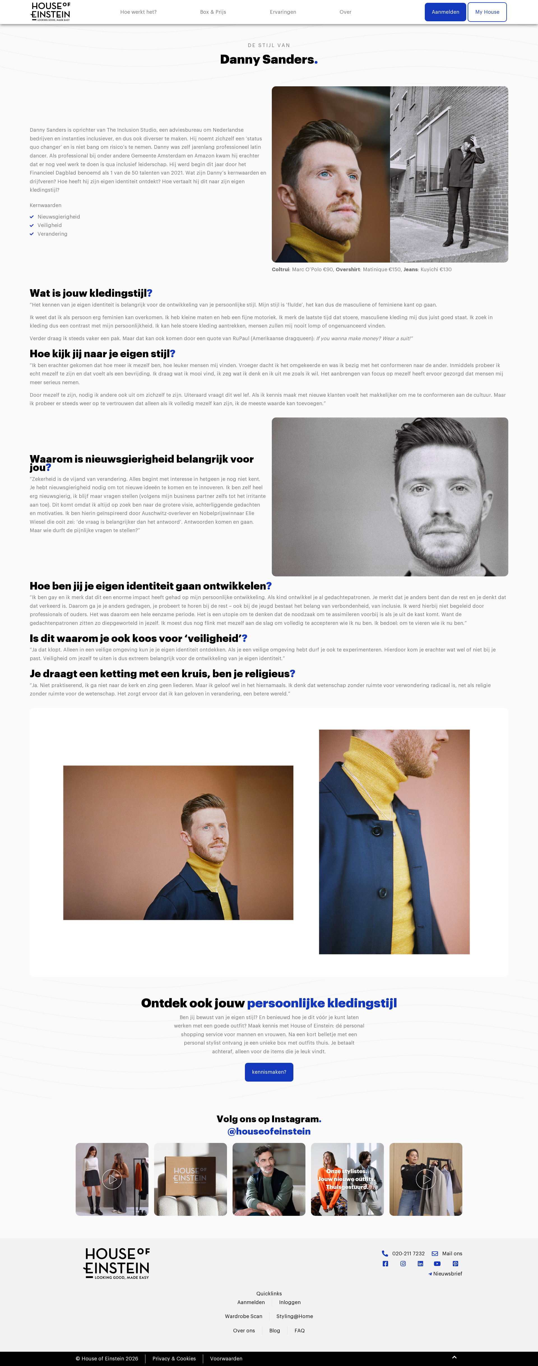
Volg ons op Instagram (269, 1119)
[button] (345, 12)
